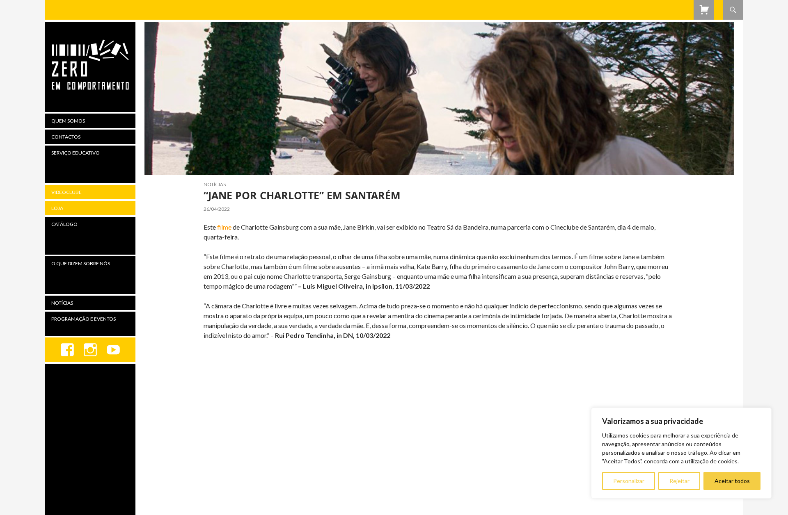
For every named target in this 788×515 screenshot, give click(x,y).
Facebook (67, 349)
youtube (113, 349)
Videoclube (66, 192)
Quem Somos (68, 121)
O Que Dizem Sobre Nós (80, 263)
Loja (57, 208)
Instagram (90, 349)
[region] (681, 453)
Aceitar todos (732, 480)
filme (224, 227)
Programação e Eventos (83, 319)
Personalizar (628, 480)
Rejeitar (679, 480)
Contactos (65, 137)
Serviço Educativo (75, 153)
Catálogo (64, 224)
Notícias (215, 184)
